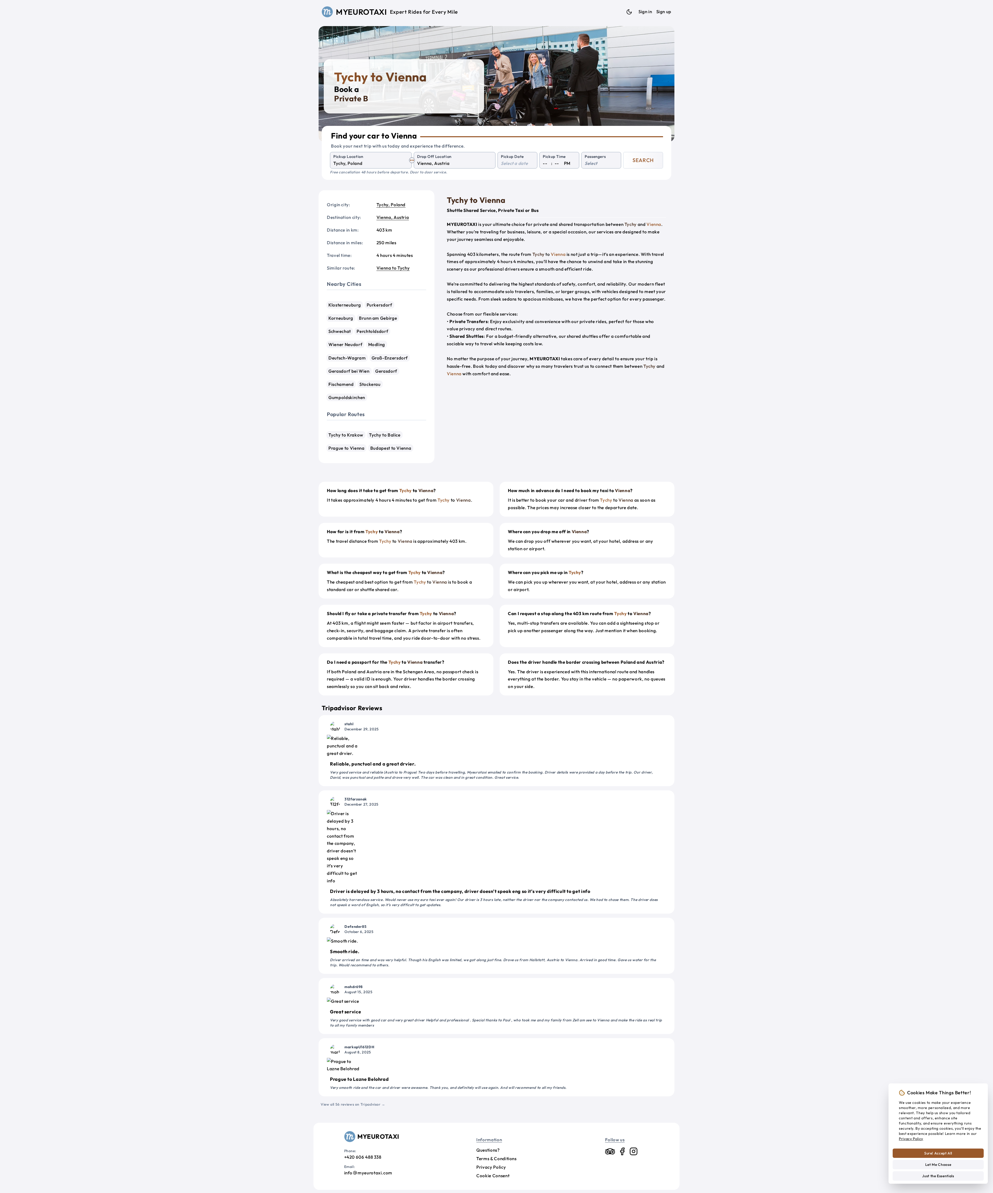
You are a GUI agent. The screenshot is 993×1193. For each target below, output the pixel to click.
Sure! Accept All (938, 1153)
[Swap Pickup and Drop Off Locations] (412, 160)
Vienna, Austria (393, 217)
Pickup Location (348, 156)
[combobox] (370, 163)
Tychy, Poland (391, 204)
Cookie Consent (492, 1175)
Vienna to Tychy (393, 268)
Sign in (645, 11)
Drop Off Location (434, 156)
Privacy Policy (491, 1167)
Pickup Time (554, 156)
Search (643, 160)
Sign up (663, 11)
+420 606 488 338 (362, 1157)
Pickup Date (512, 156)
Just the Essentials (938, 1176)
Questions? (488, 1150)
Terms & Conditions (496, 1158)
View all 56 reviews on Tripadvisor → (353, 1104)
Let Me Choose (938, 1164)
